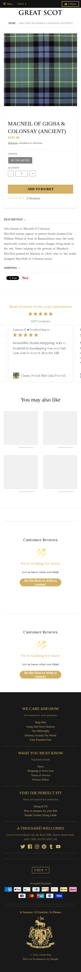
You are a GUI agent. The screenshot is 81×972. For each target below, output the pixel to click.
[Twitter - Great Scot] (22, 846)
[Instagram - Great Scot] (37, 846)
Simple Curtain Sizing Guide (40, 815)
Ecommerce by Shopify (45, 959)
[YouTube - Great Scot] (58, 846)
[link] (40, 376)
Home (12, 23)
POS (25, 959)
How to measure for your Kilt (40, 810)
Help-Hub (40, 722)
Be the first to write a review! (40, 582)
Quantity (13, 168)
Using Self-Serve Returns (40, 726)
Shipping (12, 143)
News (41, 766)
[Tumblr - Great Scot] (51, 846)
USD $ (20, 4)
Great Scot (45, 954)
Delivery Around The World (40, 735)
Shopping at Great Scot (40, 770)
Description (13, 219)
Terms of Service (40, 775)
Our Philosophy (40, 731)
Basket (72, 4)
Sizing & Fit (41, 806)
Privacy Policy (40, 779)
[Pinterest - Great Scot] (44, 846)
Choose (12, 154)
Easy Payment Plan (40, 739)
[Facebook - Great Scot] (30, 846)
